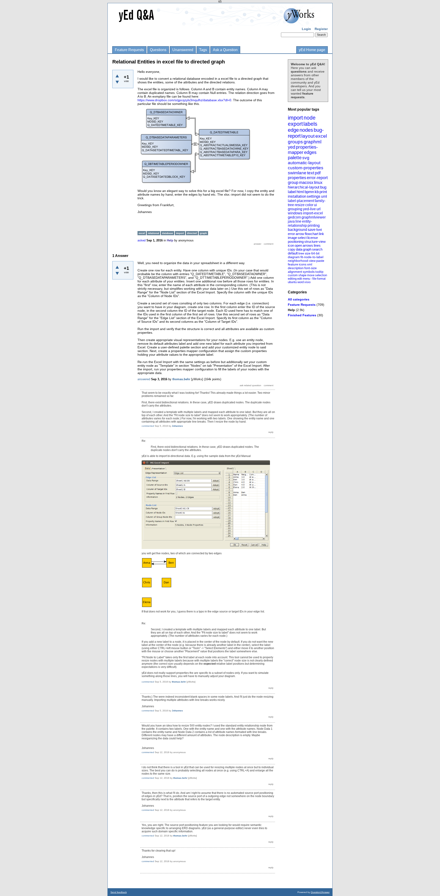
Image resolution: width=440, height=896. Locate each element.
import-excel (313, 213)
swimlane (297, 172)
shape (302, 275)
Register (321, 29)
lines (317, 245)
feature (293, 264)
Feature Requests (129, 50)
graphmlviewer (314, 217)
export (295, 124)
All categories (298, 299)
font (319, 230)
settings (313, 196)
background (297, 230)
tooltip (319, 271)
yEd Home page (312, 50)
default (293, 253)
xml (309, 264)
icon (291, 245)
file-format (319, 278)
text (310, 172)
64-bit (315, 253)
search (317, 249)
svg (305, 157)
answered (144, 379)
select (302, 238)
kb (317, 192)
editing (292, 278)
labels (310, 124)
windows (295, 213)
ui (315, 205)
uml (324, 196)
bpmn (309, 192)
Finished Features (302, 315)
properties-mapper (303, 150)
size (308, 253)
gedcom (294, 217)
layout (308, 136)
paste (320, 260)
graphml (313, 141)
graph (307, 249)
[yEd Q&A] (216, 23)
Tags (203, 50)
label (292, 192)
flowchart (311, 234)
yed (291, 147)
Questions (158, 50)
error (291, 234)
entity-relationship (300, 223)
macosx (306, 182)
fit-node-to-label (311, 257)
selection (321, 275)
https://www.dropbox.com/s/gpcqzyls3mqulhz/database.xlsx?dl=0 (184, 100)
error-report (317, 177)
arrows (308, 245)
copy (291, 249)
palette (295, 157)
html (300, 192)
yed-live (309, 209)
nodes (306, 130)
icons (302, 264)
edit (299, 278)
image (292, 238)
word (300, 282)
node (310, 118)
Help (291, 310)
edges (310, 152)
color (309, 205)
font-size (310, 268)
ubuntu (292, 282)
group (293, 182)
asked (142, 240)
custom (293, 275)
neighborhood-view (302, 260)
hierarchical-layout (303, 187)
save (312, 230)
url (318, 209)
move (310, 275)
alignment (295, 271)
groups (295, 141)
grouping (295, 209)
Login (306, 29)
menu (306, 278)
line (298, 221)
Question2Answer (320, 892)
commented (148, 426)
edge (293, 130)
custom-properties (305, 167)
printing (314, 225)
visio (307, 282)
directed (192, 233)
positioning (296, 241)
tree (301, 253)
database (167, 233)
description (296, 268)
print (323, 192)
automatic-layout (304, 162)
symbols (309, 271)
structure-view (315, 241)
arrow (300, 234)
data (299, 249)
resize (300, 205)
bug (323, 187)
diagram (294, 257)
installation (297, 196)
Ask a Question (225, 50)
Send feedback (118, 892)
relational (153, 233)
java (291, 221)
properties (297, 177)
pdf (318, 173)
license (312, 238)
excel (321, 136)
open (298, 245)
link (321, 234)
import (295, 118)
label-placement (301, 201)
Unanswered (182, 50)
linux (318, 182)
